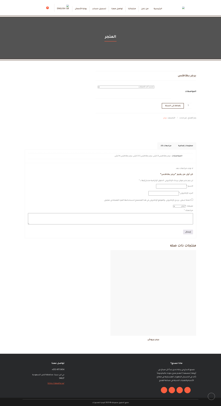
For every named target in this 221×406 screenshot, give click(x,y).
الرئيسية (158, 9)
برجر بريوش (153, 340)
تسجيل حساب (99, 9)
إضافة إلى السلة (173, 106)
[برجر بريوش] (163, 281)
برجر (165, 118)
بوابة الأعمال (81, 9)
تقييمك (189, 206)
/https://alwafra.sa (56, 384)
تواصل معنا (117, 9)
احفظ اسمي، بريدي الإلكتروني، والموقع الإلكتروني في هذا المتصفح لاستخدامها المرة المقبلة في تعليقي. (147, 200)
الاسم (190, 186)
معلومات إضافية (185, 146)
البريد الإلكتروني (186, 193)
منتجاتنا (132, 9)
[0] (51, 9)
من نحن (145, 9)
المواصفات (190, 91)
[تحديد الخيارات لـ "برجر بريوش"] (143, 281)
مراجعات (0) (166, 146)
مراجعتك (188, 211)
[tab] (185, 146)
